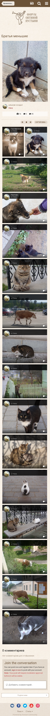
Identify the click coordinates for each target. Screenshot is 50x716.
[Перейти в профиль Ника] (5, 106)
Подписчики (22, 695)
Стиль (29, 711)
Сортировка (40, 122)
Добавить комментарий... (20, 685)
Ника (11, 108)
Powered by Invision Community (25, 715)
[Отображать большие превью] (26, 122)
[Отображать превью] (30, 122)
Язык (19, 711)
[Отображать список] (22, 122)
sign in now (16, 670)
